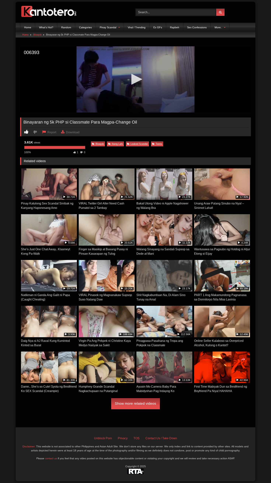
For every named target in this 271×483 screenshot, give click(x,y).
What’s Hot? (46, 27)
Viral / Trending (136, 27)
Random (66, 27)
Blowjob (37, 34)
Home (27, 27)
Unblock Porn (103, 438)
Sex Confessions (197, 27)
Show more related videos (135, 403)
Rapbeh (174, 27)
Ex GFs (157, 27)
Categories (85, 27)
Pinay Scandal (108, 27)
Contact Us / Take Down (161, 438)
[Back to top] (260, 472)
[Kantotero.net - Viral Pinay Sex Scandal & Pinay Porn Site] (49, 12)
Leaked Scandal (139, 143)
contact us (51, 458)
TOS (136, 438)
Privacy (123, 438)
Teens (159, 143)
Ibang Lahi (117, 143)
